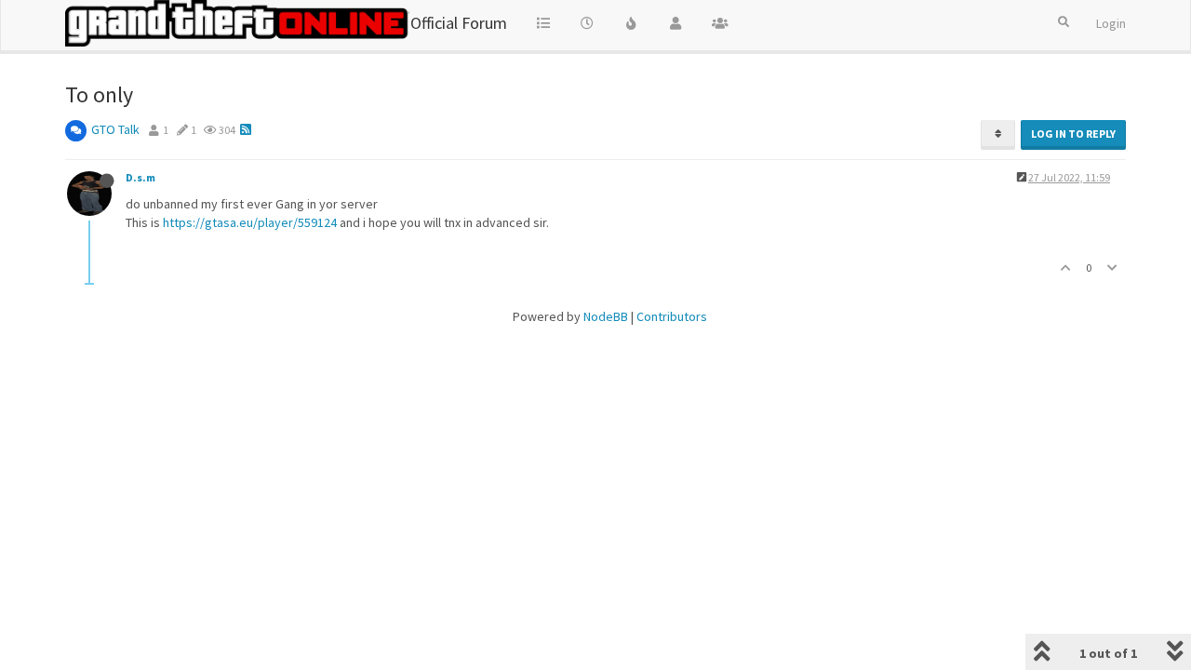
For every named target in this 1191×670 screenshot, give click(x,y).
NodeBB (605, 316)
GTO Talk (115, 129)
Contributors (671, 316)
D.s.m (140, 177)
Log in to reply (1073, 134)
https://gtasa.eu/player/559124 (250, 222)
